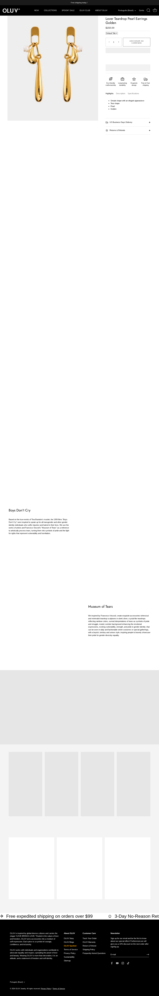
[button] (128, 51)
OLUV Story (69, 938)
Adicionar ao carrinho (137, 42)
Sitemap (67, 961)
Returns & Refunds (117, 130)
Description (120, 93)
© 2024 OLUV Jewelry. (18, 989)
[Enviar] (148, 954)
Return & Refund (89, 946)
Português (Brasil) (126, 10)
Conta (141, 10)
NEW (36, 10)
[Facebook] (112, 963)
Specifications (133, 93)
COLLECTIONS (50, 10)
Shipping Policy (89, 949)
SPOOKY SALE (68, 10)
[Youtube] (117, 963)
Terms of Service (71, 949)
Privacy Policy (70, 953)
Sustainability (69, 957)
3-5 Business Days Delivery (120, 122)
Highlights (110, 93)
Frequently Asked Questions (94, 953)
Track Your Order (90, 938)
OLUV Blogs (69, 942)
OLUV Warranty (89, 942)
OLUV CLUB (85, 10)
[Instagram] (122, 963)
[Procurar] (148, 10)
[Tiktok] (128, 963)
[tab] (111, 93)
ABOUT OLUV (101, 10)
